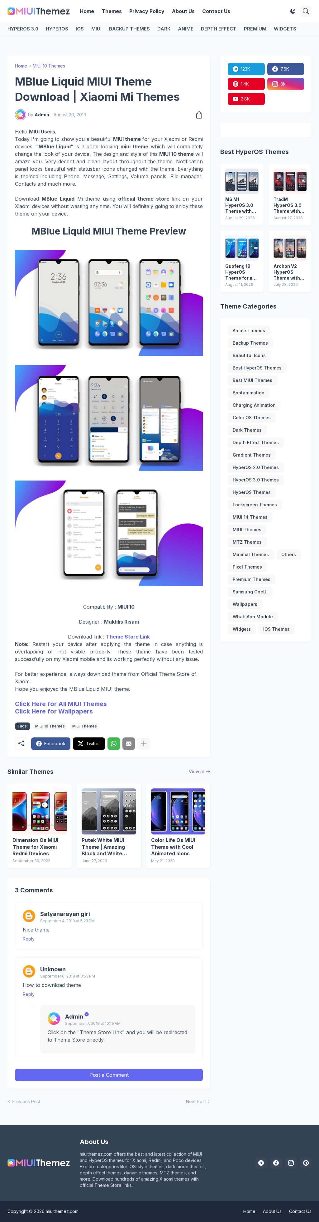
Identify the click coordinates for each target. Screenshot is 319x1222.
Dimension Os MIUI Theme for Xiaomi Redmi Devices (35, 847)
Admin (74, 1016)
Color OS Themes (252, 417)
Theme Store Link (128, 637)
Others (288, 554)
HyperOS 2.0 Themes (256, 467)
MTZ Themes (247, 542)
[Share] (197, 114)
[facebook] (276, 1163)
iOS (80, 29)
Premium (255, 29)
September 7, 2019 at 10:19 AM (93, 1023)
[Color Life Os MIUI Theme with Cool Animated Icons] (178, 811)
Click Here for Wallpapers (54, 711)
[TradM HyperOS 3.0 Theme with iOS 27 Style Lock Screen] (290, 181)
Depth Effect (218, 29)
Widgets (285, 29)
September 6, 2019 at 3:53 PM (67, 976)
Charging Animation (254, 405)
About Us (183, 11)
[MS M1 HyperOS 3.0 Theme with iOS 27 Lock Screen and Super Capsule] (241, 181)
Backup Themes (129, 29)
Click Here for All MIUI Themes (61, 704)
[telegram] (261, 1163)
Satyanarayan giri (65, 914)
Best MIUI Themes (252, 380)
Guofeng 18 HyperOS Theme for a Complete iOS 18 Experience (240, 272)
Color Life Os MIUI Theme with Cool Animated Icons (173, 847)
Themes (112, 11)
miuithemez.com (62, 1211)
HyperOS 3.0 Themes (256, 479)
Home (87, 11)
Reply (29, 938)
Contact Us (216, 11)
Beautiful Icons (249, 355)
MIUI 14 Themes (250, 517)
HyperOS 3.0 (22, 29)
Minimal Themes (251, 554)
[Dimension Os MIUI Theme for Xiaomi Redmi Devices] (39, 811)
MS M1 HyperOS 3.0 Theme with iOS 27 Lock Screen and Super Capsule (241, 205)
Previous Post (26, 1101)
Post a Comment (109, 1075)
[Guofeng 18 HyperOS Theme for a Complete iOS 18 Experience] (241, 248)
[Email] (128, 743)
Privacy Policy (146, 11)
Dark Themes (247, 430)
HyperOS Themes (252, 492)
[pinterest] (306, 1163)
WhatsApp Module (253, 616)
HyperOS (57, 29)
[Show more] (143, 743)
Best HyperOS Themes (257, 367)
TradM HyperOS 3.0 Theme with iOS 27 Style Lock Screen (288, 205)
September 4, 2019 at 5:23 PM (67, 920)
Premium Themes (251, 579)
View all (197, 771)
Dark (163, 29)
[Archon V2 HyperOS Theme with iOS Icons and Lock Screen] (290, 248)
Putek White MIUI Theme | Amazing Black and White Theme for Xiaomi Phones (104, 847)
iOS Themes (276, 629)
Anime (185, 29)
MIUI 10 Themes (49, 65)
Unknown (53, 969)
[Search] (306, 11)
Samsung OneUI (250, 591)
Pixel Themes (247, 566)
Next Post (196, 1101)
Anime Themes (249, 330)
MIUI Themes (84, 726)
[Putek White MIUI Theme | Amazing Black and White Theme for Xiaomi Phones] (109, 811)
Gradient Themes (252, 455)
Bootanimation (248, 392)
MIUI (96, 29)
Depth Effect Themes (256, 442)
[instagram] (291, 1163)
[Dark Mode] (293, 11)
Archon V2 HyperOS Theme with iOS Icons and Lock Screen (289, 272)
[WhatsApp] (113, 743)
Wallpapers (245, 604)
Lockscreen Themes (255, 504)
